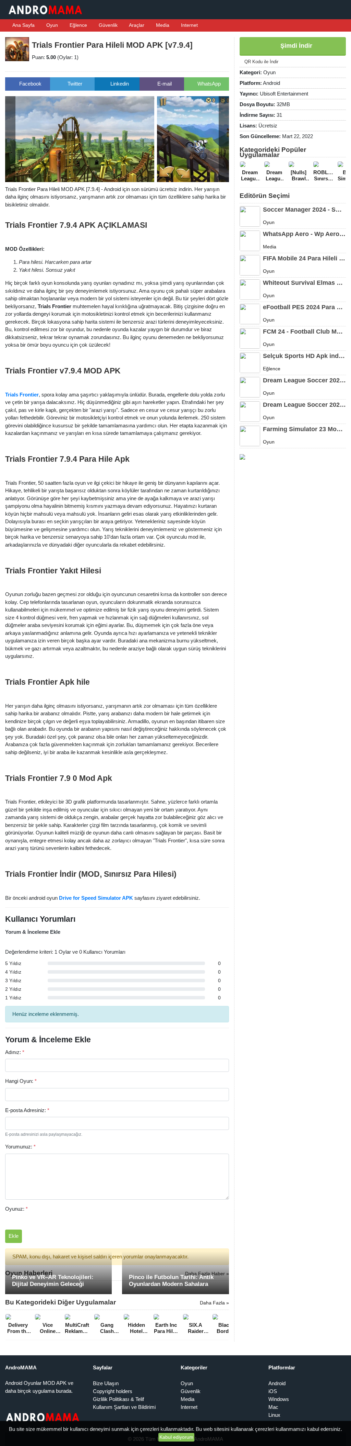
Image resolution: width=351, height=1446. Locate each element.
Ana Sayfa (23, 25)
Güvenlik (107, 25)
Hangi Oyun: (21, 1081)
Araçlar (136, 25)
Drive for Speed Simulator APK (96, 898)
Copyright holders (112, 1391)
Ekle (14, 1236)
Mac (273, 1407)
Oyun (51, 25)
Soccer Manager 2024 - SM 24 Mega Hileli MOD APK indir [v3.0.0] (304, 209)
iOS (272, 1391)
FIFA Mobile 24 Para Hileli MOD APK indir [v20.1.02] (304, 258)
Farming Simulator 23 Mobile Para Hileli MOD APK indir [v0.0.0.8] (304, 429)
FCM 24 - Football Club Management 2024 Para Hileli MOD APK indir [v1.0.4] (304, 331)
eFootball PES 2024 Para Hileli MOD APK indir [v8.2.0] (304, 307)
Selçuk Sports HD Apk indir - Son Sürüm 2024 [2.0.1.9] (304, 355)
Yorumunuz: (20, 1147)
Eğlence (77, 25)
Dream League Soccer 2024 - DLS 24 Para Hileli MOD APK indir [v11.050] (304, 380)
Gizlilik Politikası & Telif (118, 1399)
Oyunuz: (16, 1209)
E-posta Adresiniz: (27, 1110)
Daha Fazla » (214, 1302)
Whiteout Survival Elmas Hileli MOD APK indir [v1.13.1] (304, 282)
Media (162, 25)
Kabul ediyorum (176, 1437)
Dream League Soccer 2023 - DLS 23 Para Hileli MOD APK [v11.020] (304, 404)
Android (277, 1383)
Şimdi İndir (295, 45)
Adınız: (14, 1052)
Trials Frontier (22, 394)
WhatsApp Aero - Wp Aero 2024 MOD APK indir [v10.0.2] (304, 234)
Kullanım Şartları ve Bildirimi (124, 1407)
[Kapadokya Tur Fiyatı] (242, 456)
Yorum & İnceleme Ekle (32, 932)
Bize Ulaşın (106, 1383)
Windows (278, 1399)
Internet (189, 25)
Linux (274, 1415)
